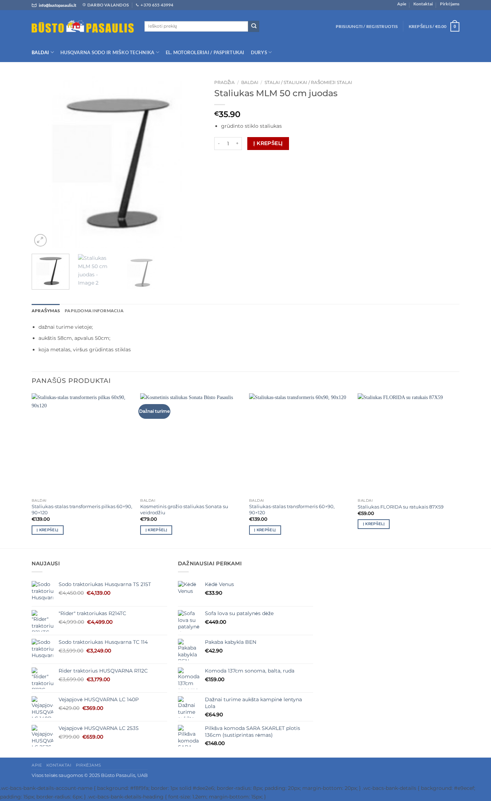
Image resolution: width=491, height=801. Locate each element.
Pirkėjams (449, 3)
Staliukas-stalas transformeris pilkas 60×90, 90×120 (82, 509)
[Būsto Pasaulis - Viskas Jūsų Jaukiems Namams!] (83, 26)
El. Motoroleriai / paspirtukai (205, 52)
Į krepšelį (268, 143)
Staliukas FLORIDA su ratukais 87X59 (401, 507)
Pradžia (224, 82)
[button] (367, 26)
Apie (401, 3)
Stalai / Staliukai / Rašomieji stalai (308, 82)
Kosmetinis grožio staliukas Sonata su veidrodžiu (184, 509)
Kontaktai (423, 3)
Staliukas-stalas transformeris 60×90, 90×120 (292, 509)
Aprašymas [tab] (46, 310)
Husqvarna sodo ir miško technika (107, 52)
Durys (259, 52)
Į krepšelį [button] (47, 530)
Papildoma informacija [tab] (94, 310)
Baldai (40, 52)
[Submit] (253, 26)
